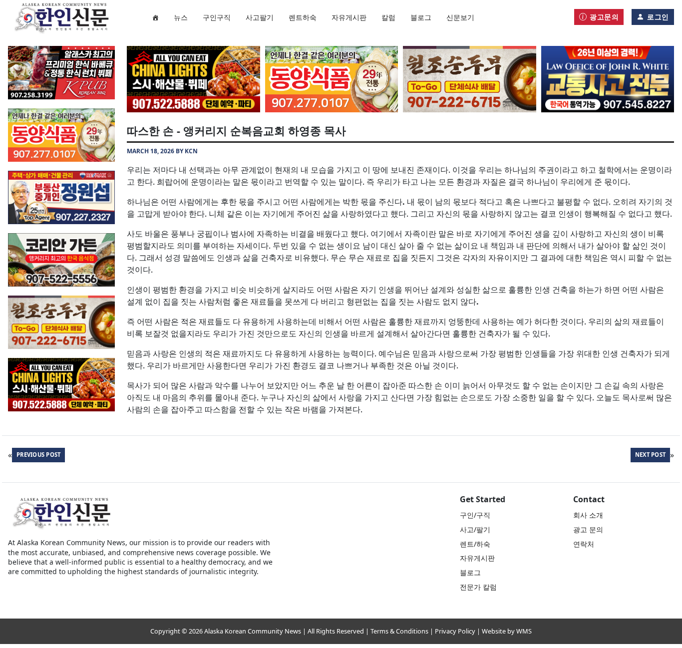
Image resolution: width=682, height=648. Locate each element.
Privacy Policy (455, 631)
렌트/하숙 (475, 544)
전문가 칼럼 (478, 587)
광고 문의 (588, 529)
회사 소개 (588, 515)
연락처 (583, 544)
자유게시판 (349, 17)
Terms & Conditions (399, 631)
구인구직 (217, 17)
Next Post (650, 454)
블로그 (420, 17)
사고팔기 (260, 17)
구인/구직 (475, 515)
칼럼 (388, 17)
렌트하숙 (303, 17)
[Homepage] (155, 17)
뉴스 (181, 17)
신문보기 (460, 17)
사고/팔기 (475, 529)
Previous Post (38, 454)
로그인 (658, 16)
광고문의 (604, 16)
